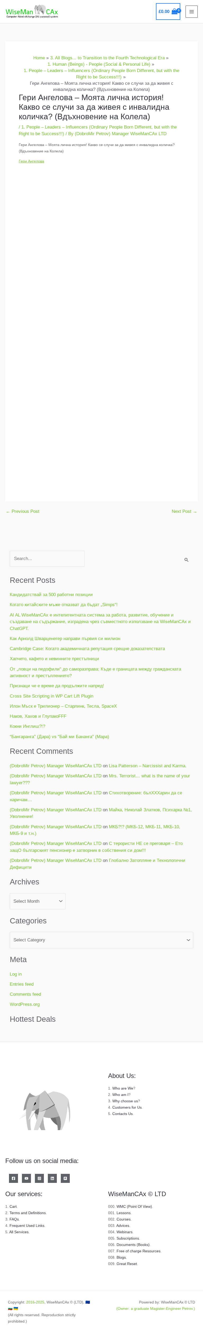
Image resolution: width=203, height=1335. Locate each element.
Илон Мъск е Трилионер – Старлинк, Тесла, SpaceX (63, 706)
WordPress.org (25, 1004)
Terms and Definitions (28, 1213)
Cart (13, 1206)
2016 (30, 1302)
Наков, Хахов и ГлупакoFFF (38, 716)
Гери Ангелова (31, 161)
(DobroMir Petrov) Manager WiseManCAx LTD (56, 765)
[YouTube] (26, 1178)
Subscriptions (128, 1238)
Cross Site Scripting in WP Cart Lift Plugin (51, 696)
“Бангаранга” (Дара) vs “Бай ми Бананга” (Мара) (59, 736)
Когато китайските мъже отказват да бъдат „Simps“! (64, 604)
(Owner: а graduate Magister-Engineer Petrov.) (155, 1308)
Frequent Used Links (27, 1225)
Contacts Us (122, 1114)
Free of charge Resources (138, 1251)
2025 (40, 1302)
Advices (122, 1225)
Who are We (122, 1088)
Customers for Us (127, 1107)
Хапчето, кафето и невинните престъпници (54, 658)
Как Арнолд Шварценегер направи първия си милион (65, 638)
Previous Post (22, 511)
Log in (16, 974)
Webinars (124, 1232)
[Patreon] (65, 1178)
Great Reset (127, 1264)
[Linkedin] (52, 1178)
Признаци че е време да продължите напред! (57, 685)
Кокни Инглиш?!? (27, 726)
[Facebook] (13, 1178)
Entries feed (22, 984)
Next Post (184, 511)
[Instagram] (39, 1178)
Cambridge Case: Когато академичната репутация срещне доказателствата (87, 648)
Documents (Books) (133, 1245)
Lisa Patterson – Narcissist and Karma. (148, 765)
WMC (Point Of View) (134, 1206)
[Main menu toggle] (192, 12)
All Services (19, 1232)
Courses (124, 1219)
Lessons (124, 1213)
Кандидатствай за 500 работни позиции (51, 594)
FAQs (14, 1219)
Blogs (121, 1257)
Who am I (120, 1094)
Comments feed (25, 994)
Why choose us (125, 1101)
